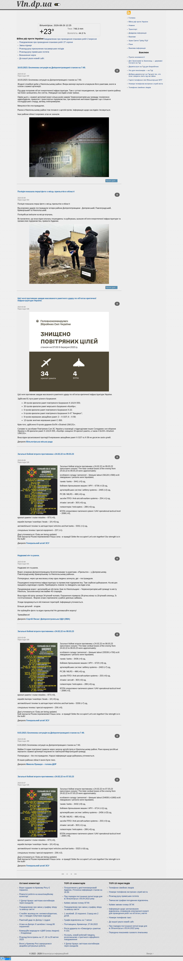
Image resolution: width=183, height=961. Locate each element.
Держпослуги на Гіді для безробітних (144, 67)
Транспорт (133, 29)
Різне (131, 44)
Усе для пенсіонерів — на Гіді (141, 70)
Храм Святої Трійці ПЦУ (138, 41)
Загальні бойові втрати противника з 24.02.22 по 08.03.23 (46, 631)
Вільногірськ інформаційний (55, 954)
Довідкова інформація (138, 33)
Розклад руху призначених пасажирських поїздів (41, 49)
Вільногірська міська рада (39, 442)
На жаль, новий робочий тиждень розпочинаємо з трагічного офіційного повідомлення (81, 937)
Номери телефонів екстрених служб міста (146, 84)
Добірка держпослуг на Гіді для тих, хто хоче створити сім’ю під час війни (145, 75)
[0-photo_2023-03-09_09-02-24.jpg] (69, 351)
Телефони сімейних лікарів (140, 87)
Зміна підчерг (25, 45)
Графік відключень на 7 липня (78, 920)
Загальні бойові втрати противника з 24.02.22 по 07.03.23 (46, 776)
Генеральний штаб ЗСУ (37, 543)
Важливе (132, 37)
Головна (132, 18)
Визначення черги (27, 55)
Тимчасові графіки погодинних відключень (128, 900)
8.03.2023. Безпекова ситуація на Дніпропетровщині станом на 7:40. (51, 733)
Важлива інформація (137, 48)
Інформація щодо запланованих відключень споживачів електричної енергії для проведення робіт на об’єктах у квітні (129, 911)
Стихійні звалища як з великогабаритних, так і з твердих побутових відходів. (38, 915)
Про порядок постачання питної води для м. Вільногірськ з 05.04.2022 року (83, 897)
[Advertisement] (69, 16)
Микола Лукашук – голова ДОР (41, 764)
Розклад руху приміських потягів (34, 52)
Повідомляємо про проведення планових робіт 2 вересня (70, 39)
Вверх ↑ (150, 954)
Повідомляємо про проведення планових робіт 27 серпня (46, 42)
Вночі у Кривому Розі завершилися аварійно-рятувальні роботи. (35, 945)
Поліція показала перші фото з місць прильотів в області (46, 191)
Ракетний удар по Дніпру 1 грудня (34, 920)
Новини (132, 25)
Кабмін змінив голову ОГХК (76, 903)
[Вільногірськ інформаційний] (34, 8)
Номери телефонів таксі (120, 917)
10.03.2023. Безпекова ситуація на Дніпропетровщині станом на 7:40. (52, 68)
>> (75, 874)
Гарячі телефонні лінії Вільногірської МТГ (145, 80)
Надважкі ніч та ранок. (28, 555)
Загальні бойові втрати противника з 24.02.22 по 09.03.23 (46, 454)
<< (63, 874)
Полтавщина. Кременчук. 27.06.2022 (81, 924)
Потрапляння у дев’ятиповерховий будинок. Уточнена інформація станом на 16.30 (83, 890)
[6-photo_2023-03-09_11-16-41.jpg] (69, 254)
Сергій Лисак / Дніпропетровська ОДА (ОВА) (48, 619)
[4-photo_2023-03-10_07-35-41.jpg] (69, 147)
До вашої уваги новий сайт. (31, 58)
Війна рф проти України (138, 22)
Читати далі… (111, 181)
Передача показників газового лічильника (128, 932)
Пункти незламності (137, 57)
